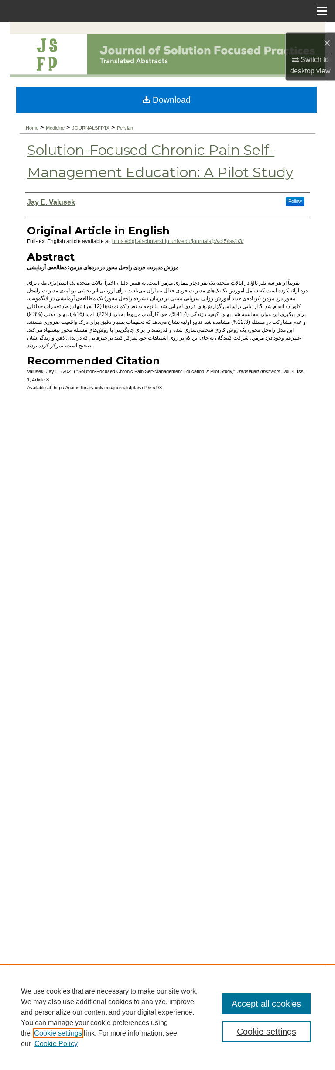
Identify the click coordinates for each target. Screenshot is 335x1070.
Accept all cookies (266, 1003)
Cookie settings (58, 1033)
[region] (167, 1017)
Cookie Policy (56, 1043)
